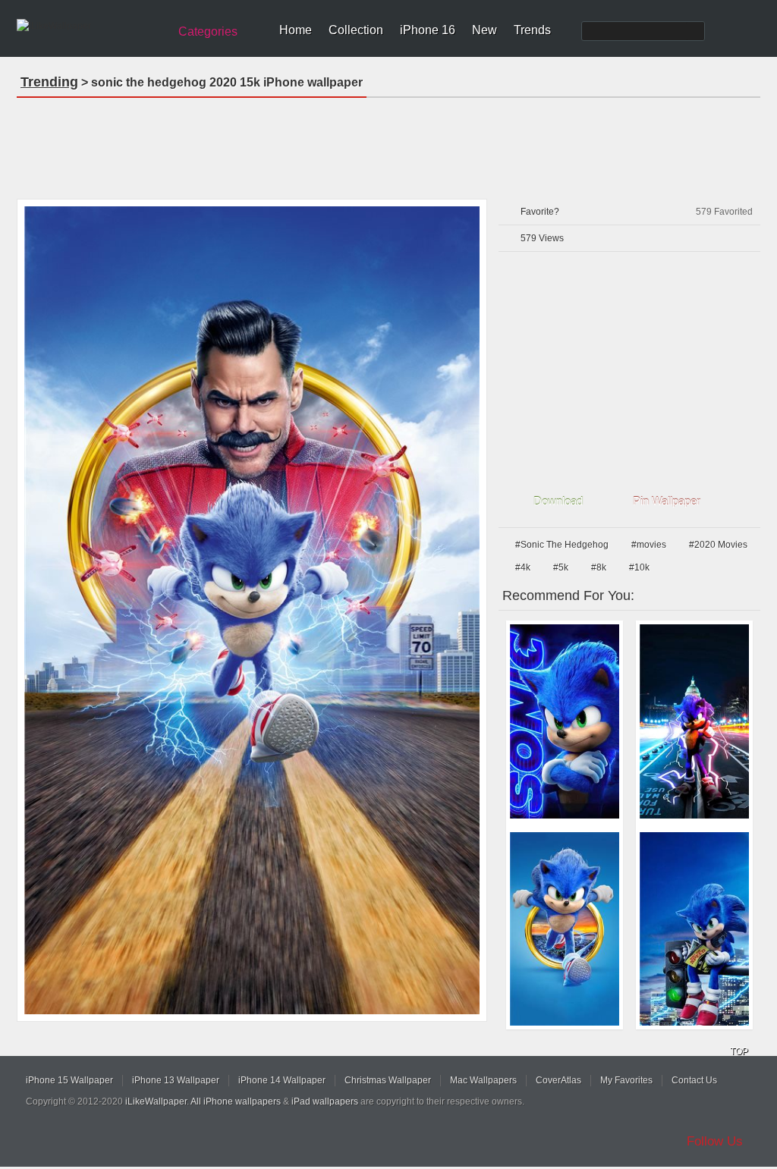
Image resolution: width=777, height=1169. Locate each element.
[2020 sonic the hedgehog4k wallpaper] (694, 721)
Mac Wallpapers (483, 1080)
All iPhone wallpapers (235, 1101)
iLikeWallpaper (156, 1101)
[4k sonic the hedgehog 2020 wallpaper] (694, 929)
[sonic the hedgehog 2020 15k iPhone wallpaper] (252, 610)
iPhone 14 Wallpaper (282, 1080)
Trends (532, 30)
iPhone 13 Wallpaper (175, 1080)
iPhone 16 (427, 30)
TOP (739, 1051)
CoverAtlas (558, 1080)
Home (295, 30)
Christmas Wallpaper (387, 1080)
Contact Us (694, 1080)
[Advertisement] (388, 143)
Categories (208, 31)
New (484, 30)
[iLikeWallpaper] (91, 26)
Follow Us (715, 1141)
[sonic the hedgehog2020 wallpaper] (564, 721)
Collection (356, 30)
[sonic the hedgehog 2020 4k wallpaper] (564, 929)
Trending (49, 82)
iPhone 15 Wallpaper (69, 1080)
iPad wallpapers (324, 1101)
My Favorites (626, 1080)
